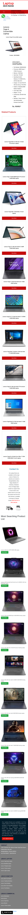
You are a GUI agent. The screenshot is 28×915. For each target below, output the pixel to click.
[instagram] (24, 913)
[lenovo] (4, 11)
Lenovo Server (4, 898)
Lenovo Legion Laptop (5, 870)
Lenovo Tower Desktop (5, 883)
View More (14, 148)
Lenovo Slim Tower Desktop (6, 885)
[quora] (26, 913)
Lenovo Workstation (5, 896)
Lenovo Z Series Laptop (6, 905)
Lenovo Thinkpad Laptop (6, 865)
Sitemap (14, 911)
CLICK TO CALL (8, 912)
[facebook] (21, 913)
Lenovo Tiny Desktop (5, 888)
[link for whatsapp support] (3, 16)
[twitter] (19, 913)
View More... (5, 552)
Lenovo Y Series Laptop (6, 868)
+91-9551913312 (8, 838)
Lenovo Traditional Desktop (6, 881)
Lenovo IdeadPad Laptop (6, 863)
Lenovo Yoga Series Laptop (6, 861)
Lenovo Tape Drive (5, 900)
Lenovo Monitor (4, 903)
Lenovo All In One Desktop (6, 878)
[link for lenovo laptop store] (8, 5)
